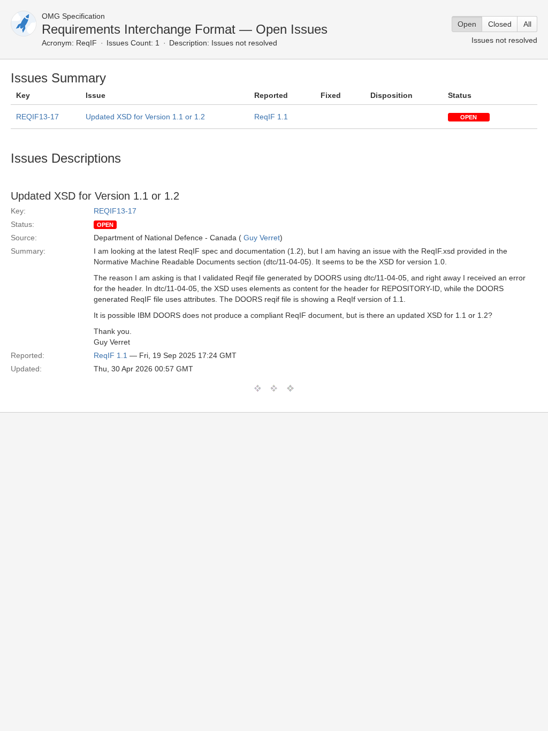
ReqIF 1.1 (271, 116)
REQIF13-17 (37, 116)
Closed (500, 24)
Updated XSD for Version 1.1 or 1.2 (145, 116)
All (527, 24)
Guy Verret (261, 237)
